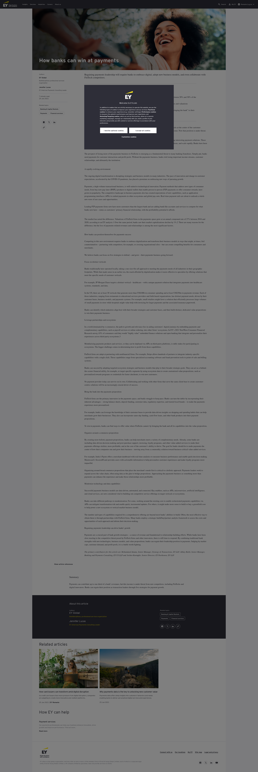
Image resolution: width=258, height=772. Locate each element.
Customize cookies (129, 137)
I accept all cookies (142, 130)
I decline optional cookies (114, 130)
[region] (129, 117)
